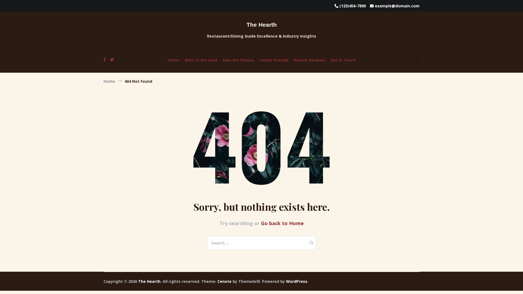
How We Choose (238, 60)
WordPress (296, 281)
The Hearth (262, 25)
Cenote (224, 281)
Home (173, 60)
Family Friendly (274, 60)
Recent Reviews (309, 60)
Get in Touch (342, 60)
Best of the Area (201, 60)
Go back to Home (282, 223)
